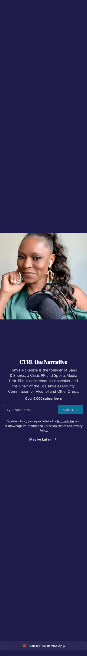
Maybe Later (40, 439)
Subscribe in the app (47, 646)
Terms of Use (65, 421)
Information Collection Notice (46, 426)
